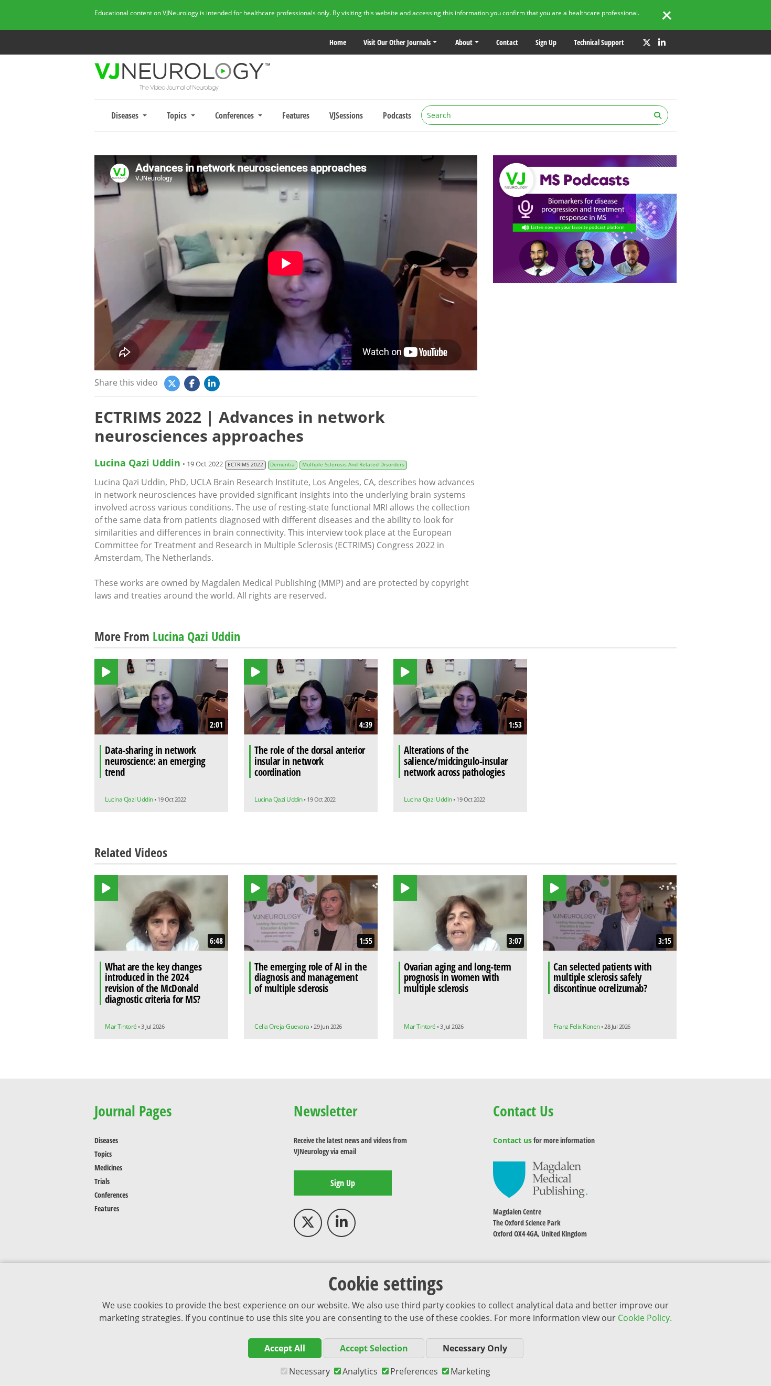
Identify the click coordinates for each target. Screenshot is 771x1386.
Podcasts (397, 115)
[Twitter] (647, 42)
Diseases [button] (126, 115)
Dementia (282, 464)
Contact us (512, 1140)
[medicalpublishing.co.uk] (540, 1179)
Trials (102, 1181)
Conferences (111, 1195)
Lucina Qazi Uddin (137, 462)
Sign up (546, 42)
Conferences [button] (235, 115)
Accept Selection (374, 1348)
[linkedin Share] (213, 383)
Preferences (414, 1371)
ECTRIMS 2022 (245, 464)
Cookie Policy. (645, 1318)
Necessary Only (475, 1348)
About (464, 42)
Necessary (309, 1371)
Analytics (360, 1371)
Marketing (470, 1371)
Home (337, 42)
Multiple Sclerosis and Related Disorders (353, 464)
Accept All (284, 1348)
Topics (103, 1154)
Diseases (106, 1140)
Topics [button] (178, 115)
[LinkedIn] (662, 42)
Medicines (108, 1167)
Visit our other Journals (397, 42)
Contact (507, 42)
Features (295, 115)
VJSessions (346, 115)
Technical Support (599, 42)
